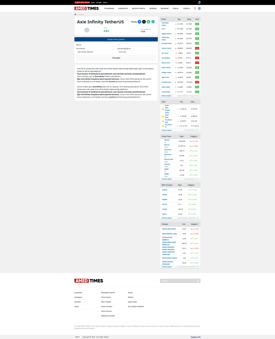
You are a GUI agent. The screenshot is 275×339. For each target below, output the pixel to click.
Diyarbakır (78, 293)
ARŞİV (93, 2)
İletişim (130, 297)
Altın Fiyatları (106, 302)
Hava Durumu (106, 311)
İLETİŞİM (98, 2)
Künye (130, 293)
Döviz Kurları (106, 297)
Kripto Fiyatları (106, 307)
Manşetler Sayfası (108, 293)
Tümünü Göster (166, 96)
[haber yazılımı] (196, 337)
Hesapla (116, 57)
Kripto (80, 14)
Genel (76, 307)
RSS (78, 337)
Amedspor (78, 297)
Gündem (77, 302)
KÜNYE (105, 2)
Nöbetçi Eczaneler (108, 316)
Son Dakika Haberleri (136, 307)
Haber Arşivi (132, 302)
